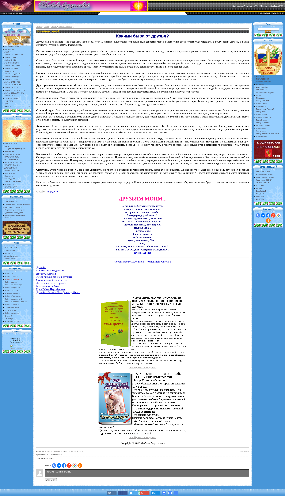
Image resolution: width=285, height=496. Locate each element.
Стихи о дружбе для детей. (51, 279)
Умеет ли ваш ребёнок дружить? (54, 276)
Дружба (7, 316)
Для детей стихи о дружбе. (51, 283)
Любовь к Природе (12, 296)
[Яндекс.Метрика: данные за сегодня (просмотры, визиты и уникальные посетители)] (16, 347)
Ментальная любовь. (48, 286)
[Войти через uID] (54, 465)
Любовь (7, 273)
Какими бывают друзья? (50, 270)
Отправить (51, 480)
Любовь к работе (11, 304)
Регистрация (13, 13)
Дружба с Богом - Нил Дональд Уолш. (58, 292)
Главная (4, 13)
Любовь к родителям (12, 299)
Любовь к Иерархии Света (14, 302)
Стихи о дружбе (10, 310)
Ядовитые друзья (46, 273)
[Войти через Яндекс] (69, 465)
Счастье (8, 319)
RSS (281, 6)
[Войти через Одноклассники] (79, 465)
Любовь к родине (11, 288)
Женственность (10, 321)
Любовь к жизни (10, 313)
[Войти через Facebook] (64, 465)
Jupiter (70, 451)
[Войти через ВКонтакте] (59, 465)
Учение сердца (10, 307)
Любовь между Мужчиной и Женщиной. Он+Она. (142, 261)
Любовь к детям (11, 282)
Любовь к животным (12, 285)
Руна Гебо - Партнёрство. (50, 289)
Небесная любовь (11, 293)
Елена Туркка (142, 252)
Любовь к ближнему (12, 279)
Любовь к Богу (10, 290)
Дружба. (41, 267)
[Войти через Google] (74, 465)
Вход (21, 13)
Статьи (46, 27)
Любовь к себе (10, 276)
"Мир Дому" (52, 191)
